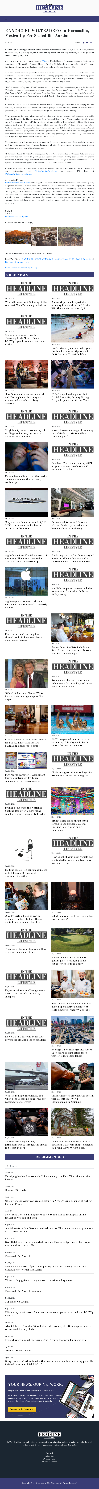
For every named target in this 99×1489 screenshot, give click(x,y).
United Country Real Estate (17, 183)
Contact (49, 1453)
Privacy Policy (49, 1459)
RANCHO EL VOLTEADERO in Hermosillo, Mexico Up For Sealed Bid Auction (57, 259)
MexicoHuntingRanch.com (46, 171)
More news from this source (17, 262)
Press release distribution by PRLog (21, 268)
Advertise (50, 1456)
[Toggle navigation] (6, 19)
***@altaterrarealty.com (16, 217)
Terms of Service (49, 1462)
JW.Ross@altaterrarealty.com (18, 174)
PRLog (44, 61)
